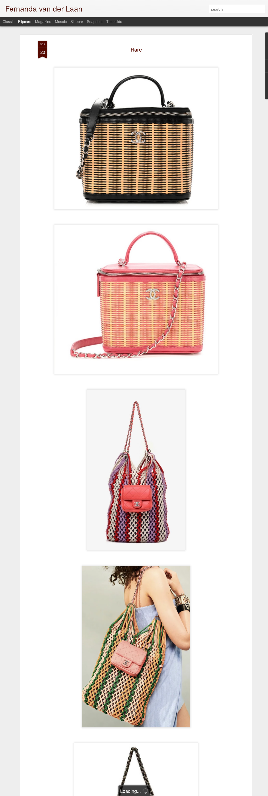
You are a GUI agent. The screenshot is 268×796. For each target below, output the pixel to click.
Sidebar (76, 21)
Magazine (43, 21)
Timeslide (114, 21)
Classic (8, 21)
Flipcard (24, 21)
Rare (136, 49)
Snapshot (95, 21)
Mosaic (61, 21)
